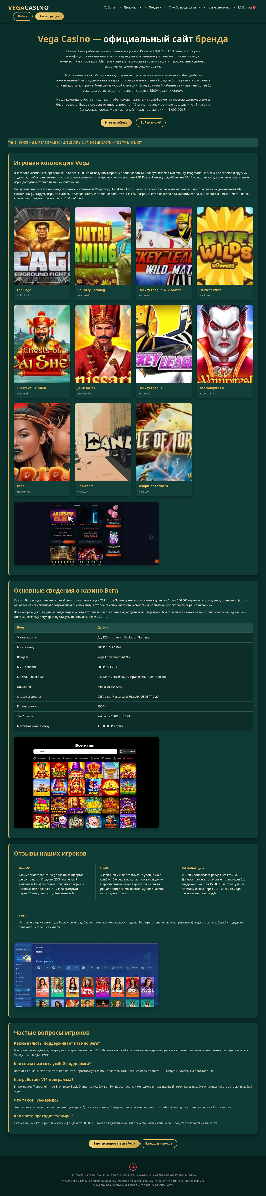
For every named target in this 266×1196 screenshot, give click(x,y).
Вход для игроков (158, 1143)
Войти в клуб (151, 122)
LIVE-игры (246, 7)
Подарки (155, 7)
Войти (23, 16)
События (110, 7)
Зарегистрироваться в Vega (114, 1143)
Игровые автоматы (217, 7)
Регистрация (49, 16)
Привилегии (132, 7)
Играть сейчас (116, 122)
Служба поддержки (182, 7)
